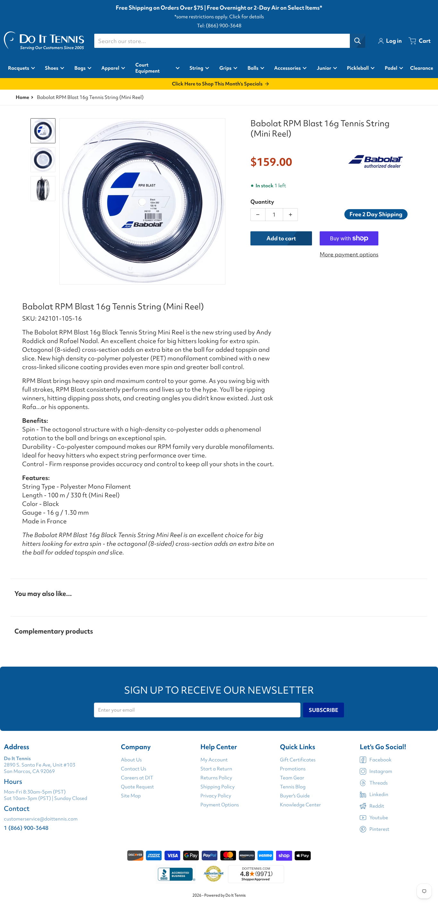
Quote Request (137, 787)
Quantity (262, 201)
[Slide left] (63, 201)
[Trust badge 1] (176, 874)
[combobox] (229, 41)
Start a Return (216, 769)
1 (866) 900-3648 (26, 827)
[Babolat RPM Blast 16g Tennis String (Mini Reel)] (42, 130)
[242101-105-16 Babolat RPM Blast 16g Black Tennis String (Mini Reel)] (42, 159)
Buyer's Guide (295, 796)
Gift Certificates (298, 760)
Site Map (131, 796)
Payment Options (219, 805)
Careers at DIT (137, 778)
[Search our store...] (357, 41)
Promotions (293, 769)
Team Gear (292, 778)
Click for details (246, 16)
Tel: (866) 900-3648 (219, 25)
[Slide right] (221, 201)
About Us (131, 760)
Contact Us (133, 769)
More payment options (349, 254)
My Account (214, 760)
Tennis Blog (293, 787)
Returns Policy (216, 778)
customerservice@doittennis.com (41, 819)
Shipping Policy (217, 787)
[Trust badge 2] (213, 874)
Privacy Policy (215, 796)
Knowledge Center (300, 805)
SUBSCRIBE (323, 710)
